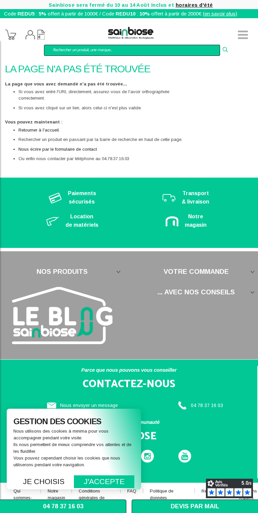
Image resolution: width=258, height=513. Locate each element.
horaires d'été (194, 5)
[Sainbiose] (131, 32)
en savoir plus (220, 13)
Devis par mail (195, 506)
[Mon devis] (41, 35)
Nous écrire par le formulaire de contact (57, 149)
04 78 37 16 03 (207, 405)
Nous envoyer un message (89, 405)
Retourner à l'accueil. (39, 130)
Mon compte (30, 35)
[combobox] (132, 50)
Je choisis (43, 481)
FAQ (131, 490)
